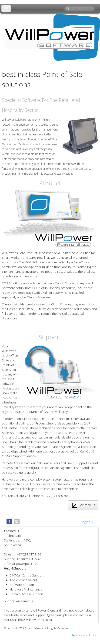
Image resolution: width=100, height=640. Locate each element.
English (87, 522)
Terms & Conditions (84, 635)
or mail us (87, 505)
